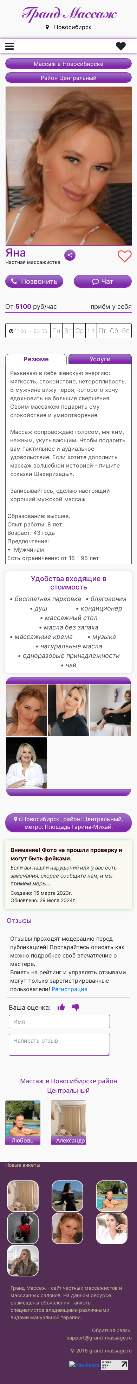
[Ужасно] (75, 1007)
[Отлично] (61, 1007)
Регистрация (69, 989)
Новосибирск (70, 26)
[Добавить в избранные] (123, 255)
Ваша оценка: (30, 1007)
